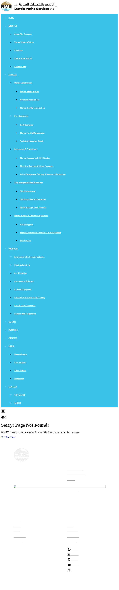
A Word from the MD (23, 58)
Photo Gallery (20, 362)
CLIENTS (12, 322)
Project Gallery (73, 536)
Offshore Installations (29, 100)
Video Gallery (20, 370)
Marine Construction (23, 83)
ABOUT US (13, 26)
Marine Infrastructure (29, 91)
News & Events (20, 354)
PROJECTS (13, 338)
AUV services (25, 240)
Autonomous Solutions (24, 281)
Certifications (20, 66)
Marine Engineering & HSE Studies (35, 158)
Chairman (18, 50)
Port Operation (26, 125)
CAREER (17, 403)
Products (17, 526)
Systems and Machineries (25, 314)
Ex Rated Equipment (23, 289)
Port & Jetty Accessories (24, 305)
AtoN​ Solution (20, 273)
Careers (16, 531)
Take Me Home (8, 437)
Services (17, 521)
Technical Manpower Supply (32, 141)
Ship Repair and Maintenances (33, 199)
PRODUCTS (13, 249)
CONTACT (13, 387)
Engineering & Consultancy (25, 149)
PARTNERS (13, 330)
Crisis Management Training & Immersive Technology (43, 174)
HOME (11, 18)
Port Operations (21, 116)
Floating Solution (22, 265)
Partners (70, 526)
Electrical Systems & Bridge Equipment (37, 166)
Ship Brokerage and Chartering (33, 207)
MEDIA (11, 346)
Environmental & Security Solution (29, 257)
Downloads (19, 378)
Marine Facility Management (32, 133)
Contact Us (71, 541)
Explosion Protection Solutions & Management (40, 232)
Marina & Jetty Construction (32, 108)
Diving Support (26, 224)
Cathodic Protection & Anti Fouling (29, 297)
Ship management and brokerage (28, 182)
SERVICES (13, 74)
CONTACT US (19, 395)
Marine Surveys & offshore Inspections (31, 215)
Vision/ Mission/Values (24, 42)
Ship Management (28, 191)
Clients (70, 521)
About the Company (23, 34)
